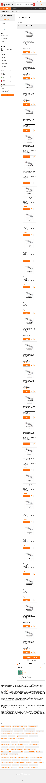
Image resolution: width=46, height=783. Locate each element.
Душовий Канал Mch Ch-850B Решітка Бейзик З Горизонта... (29, 224)
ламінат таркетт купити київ (23, 767)
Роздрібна (3, 23)
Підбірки (3, 86)
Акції (2, 33)
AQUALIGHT (4, 63)
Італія (3, 73)
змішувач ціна (4, 738)
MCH (3, 18)
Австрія (3, 74)
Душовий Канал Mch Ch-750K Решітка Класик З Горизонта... (29, 146)
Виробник (3, 46)
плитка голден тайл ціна (35, 759)
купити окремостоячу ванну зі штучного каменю (15, 690)
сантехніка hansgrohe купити (7, 762)
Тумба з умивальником (34, 744)
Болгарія (3, 77)
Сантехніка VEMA (4, 754)
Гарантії (18, 1)
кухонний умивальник (30, 728)
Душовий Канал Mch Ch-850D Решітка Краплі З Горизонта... (29, 250)
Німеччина (4, 84)
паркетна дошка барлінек (23, 757)
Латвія (3, 81)
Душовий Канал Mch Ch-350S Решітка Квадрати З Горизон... (29, 433)
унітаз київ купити (20, 738)
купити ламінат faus (25, 759)
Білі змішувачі (12, 746)
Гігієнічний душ (5, 90)
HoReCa (3, 88)
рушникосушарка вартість (19, 733)
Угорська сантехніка (14, 754)
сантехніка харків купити (6, 726)
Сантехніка (13, 11)
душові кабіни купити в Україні (18, 728)
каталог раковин (12, 736)
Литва (3, 82)
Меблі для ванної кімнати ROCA (21, 744)
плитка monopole (24, 764)
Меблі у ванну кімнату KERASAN (7, 744)
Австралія (4, 76)
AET (3, 52)
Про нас (27, 1)
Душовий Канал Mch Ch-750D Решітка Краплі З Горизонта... (29, 94)
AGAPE (3, 54)
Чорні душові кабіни (35, 741)
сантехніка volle (34, 767)
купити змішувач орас (33, 764)
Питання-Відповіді (22, 1)
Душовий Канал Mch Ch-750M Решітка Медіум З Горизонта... (29, 172)
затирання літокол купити (19, 762)
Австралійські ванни (5, 741)
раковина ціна (4, 736)
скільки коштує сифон (33, 736)
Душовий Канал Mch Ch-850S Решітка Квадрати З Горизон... (29, 355)
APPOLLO (4, 62)
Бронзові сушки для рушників (16, 749)
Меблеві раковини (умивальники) (32, 746)
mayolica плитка (16, 764)
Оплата (10, 1)
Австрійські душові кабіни (24, 741)
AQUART (3, 65)
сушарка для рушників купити (31, 733)
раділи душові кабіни (5, 767)
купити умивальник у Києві (22, 736)
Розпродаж (4, 41)
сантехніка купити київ (32, 726)
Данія (3, 78)
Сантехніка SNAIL (39, 751)
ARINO (3, 66)
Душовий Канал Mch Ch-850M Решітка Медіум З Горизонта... (29, 329)
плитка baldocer (13, 757)
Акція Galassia (4, 36)
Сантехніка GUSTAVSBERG (29, 751)
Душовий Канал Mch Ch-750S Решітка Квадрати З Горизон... (29, 198)
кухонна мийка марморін (6, 764)
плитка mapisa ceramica (38, 762)
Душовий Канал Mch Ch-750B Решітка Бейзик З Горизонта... (29, 68)
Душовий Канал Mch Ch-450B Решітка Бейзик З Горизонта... (29, 459)
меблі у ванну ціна (40, 731)
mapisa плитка (29, 762)
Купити (26, 52)
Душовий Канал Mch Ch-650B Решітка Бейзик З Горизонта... (29, 616)
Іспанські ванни (14, 741)
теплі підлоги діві (15, 759)
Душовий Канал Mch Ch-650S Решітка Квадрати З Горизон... (29, 42)
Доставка (7, 1)
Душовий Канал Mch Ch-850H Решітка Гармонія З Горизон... (29, 276)
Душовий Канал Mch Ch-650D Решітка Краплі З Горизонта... (29, 642)
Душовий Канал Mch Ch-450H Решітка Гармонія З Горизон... (29, 511)
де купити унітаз (12, 738)
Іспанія (3, 71)
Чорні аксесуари (5, 91)
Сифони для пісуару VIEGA (18, 751)
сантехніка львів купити (6, 728)
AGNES (3, 55)
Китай (3, 80)
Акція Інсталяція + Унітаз (6, 39)
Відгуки (14, 1)
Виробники (2, 1)
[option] (31, 673)
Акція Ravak (4, 38)
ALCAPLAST (4, 59)
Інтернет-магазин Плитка (5, 11)
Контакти (30, 1)
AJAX (3, 57)
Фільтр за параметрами (6, 15)
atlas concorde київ (5, 757)
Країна (2, 69)
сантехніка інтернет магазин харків (20, 726)
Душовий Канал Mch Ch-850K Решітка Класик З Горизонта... (29, 303)
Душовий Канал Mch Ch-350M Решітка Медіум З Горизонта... (29, 407)
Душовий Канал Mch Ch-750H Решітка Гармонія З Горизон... (29, 120)
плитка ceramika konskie (6, 759)
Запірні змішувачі (20, 746)
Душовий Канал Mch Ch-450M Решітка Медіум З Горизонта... (29, 564)
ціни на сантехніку (37, 701)
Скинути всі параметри (6, 19)
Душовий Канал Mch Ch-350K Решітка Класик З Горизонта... (29, 381)
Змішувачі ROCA (4, 746)
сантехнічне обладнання (14, 695)
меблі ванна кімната (18, 731)
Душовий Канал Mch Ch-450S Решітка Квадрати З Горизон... (29, 590)
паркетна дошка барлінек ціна (36, 757)
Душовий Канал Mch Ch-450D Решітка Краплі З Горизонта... (29, 485)
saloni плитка (13, 767)
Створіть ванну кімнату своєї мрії (8, 42)
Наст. (35, 660)
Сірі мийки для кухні (5, 749)
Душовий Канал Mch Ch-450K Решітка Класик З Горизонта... (29, 537)
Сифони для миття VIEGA (6, 751)
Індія (3, 70)
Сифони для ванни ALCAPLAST (30, 749)
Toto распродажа (5, 35)
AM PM (3, 60)
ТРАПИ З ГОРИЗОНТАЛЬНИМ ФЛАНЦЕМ (32, 45)
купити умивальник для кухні (7, 731)
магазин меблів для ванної (29, 731)
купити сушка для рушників (6, 733)
